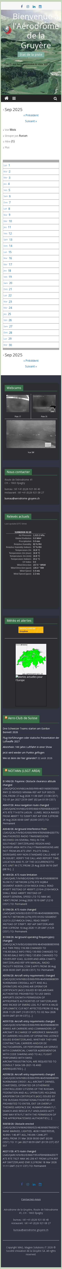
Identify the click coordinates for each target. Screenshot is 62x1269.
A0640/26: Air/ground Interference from (25, 829)
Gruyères (24, 631)
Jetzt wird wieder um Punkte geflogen (23, 752)
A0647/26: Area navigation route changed (26, 805)
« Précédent (31, 115)
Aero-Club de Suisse (22, 718)
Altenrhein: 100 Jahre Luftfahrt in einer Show (27, 747)
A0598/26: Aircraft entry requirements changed (29, 1074)
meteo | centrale (27, 628)
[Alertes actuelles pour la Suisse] (31, 645)
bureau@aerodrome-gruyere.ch (22, 498)
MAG (20, 1247)
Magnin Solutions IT (35, 1247)
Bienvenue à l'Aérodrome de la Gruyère (36, 30)
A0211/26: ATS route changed (19, 1151)
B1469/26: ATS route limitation (20, 874)
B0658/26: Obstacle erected (18, 1123)
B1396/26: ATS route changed (19, 909)
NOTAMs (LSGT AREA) (24, 771)
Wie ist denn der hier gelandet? (20, 758)
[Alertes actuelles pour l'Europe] (31, 676)
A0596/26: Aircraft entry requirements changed (29, 975)
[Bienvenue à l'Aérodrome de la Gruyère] (6, 98)
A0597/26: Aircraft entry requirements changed (29, 1021)
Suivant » (31, 121)
